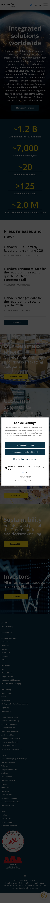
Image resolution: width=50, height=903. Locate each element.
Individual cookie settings (26, 459)
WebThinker (31, 481)
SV (27, 472)
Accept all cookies (26, 445)
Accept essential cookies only (26, 452)
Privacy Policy (25, 477)
